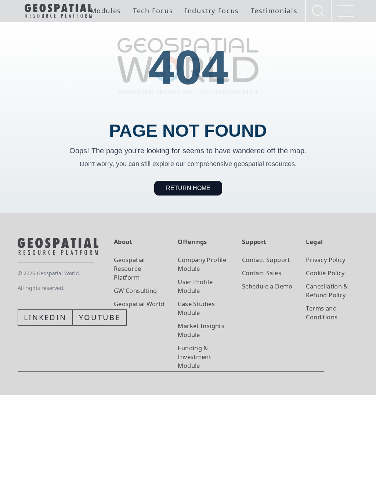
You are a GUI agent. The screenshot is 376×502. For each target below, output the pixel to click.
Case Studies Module (196, 308)
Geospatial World (139, 304)
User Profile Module (195, 286)
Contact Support (266, 259)
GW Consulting (135, 290)
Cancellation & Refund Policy (327, 290)
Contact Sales (261, 273)
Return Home (188, 188)
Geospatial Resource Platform (129, 268)
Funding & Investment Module (194, 357)
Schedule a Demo (267, 286)
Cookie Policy (325, 273)
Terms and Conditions (321, 312)
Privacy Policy (325, 259)
